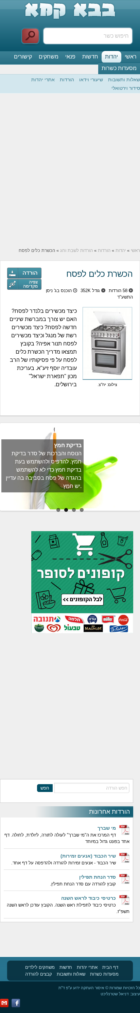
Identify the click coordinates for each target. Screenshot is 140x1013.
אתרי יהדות (43, 79)
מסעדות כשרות (119, 68)
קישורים (23, 57)
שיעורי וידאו (91, 79)
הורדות (67, 79)
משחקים (48, 57)
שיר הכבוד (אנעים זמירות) (88, 856)
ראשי (131, 57)
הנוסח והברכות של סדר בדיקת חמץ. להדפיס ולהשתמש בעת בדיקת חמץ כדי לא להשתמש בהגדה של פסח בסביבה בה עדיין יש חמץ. (44, 470)
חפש (44, 788)
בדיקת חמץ (68, 445)
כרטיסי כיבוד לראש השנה (88, 898)
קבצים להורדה (38, 974)
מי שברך (107, 828)
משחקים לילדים (40, 967)
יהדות (111, 57)
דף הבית (110, 967)
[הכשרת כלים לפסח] (24, 284)
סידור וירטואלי (125, 88)
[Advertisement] (70, 170)
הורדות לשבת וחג (76, 250)
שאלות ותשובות (124, 79)
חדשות (90, 57)
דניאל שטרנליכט (115, 994)
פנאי (70, 57)
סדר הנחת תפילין (97, 877)
